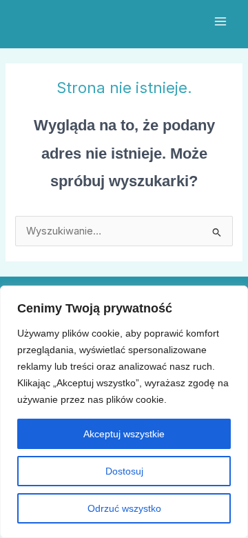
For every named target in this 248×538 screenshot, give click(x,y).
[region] (124, 412)
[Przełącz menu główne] (220, 21)
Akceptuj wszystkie (124, 433)
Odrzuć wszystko (124, 508)
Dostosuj (124, 471)
